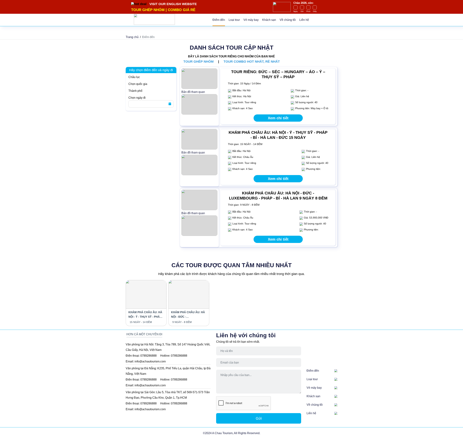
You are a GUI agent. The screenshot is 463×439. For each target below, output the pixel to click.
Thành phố (135, 90)
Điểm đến (219, 19)
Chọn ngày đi (137, 97)
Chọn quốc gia (137, 83)
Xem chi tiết (278, 118)
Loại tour (234, 19)
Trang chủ (132, 37)
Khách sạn (269, 19)
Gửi (259, 418)
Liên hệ (304, 19)
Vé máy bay (251, 19)
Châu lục (134, 77)
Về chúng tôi (288, 19)
